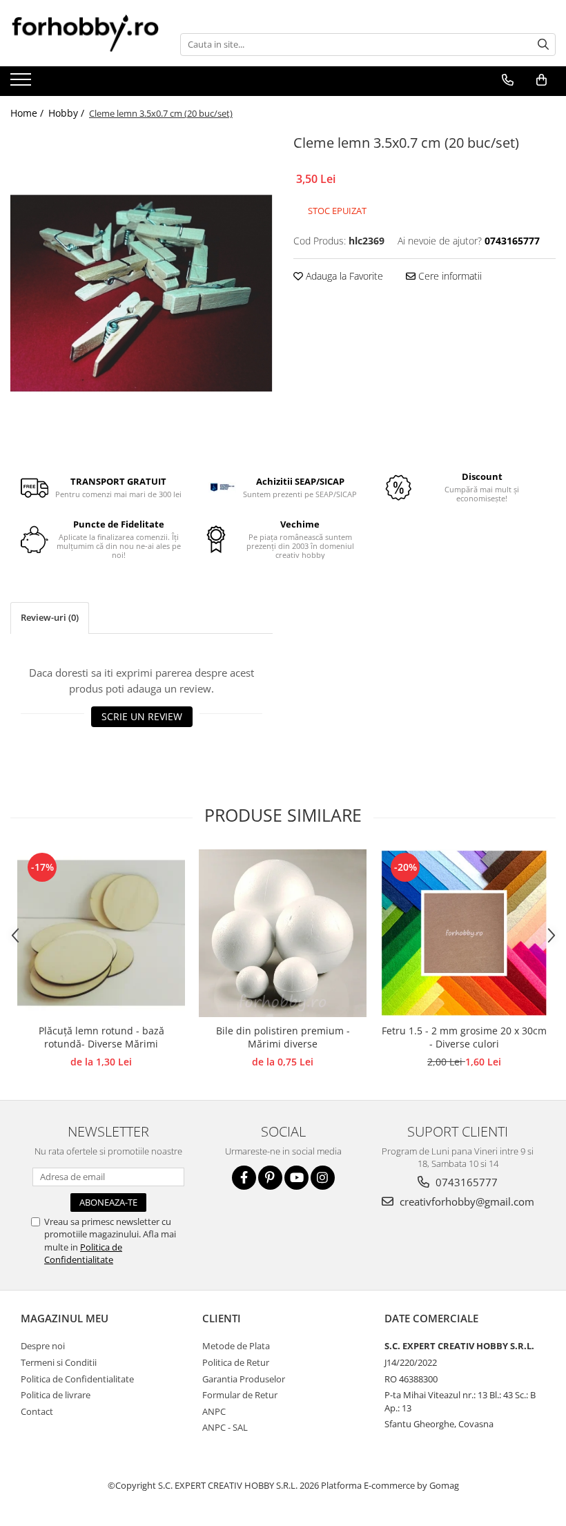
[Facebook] (244, 1178)
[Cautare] (543, 44)
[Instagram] (323, 1178)
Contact (37, 1411)
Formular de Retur (239, 1395)
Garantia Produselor (243, 1379)
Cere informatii (449, 275)
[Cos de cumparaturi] (541, 80)
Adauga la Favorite (343, 275)
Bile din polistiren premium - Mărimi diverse (283, 1037)
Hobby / (67, 112)
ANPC (214, 1411)
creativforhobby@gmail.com (465, 1201)
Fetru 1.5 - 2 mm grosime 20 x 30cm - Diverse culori (464, 1037)
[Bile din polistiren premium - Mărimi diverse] (283, 933)
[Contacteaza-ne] (507, 80)
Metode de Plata (236, 1346)
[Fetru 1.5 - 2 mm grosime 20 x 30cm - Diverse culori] (464, 933)
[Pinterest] (270, 1178)
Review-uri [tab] (50, 617)
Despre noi (43, 1346)
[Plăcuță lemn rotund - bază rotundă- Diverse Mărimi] (101, 933)
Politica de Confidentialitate (83, 1253)
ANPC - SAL (225, 1427)
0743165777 (465, 1182)
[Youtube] (296, 1178)
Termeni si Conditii (59, 1362)
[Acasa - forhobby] (84, 32)
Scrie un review (141, 716)
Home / (28, 112)
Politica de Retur (235, 1362)
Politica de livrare (55, 1395)
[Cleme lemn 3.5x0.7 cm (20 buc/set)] (141, 294)
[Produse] (22, 83)
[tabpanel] (141, 294)
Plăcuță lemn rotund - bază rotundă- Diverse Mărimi (101, 1037)
